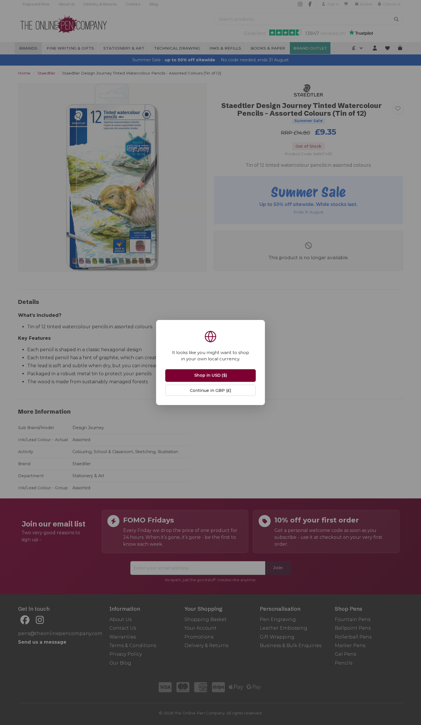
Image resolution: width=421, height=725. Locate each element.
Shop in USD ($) (210, 375)
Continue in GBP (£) (210, 390)
